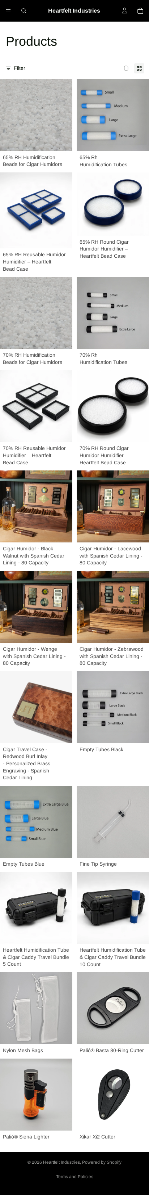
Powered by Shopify (102, 1162)
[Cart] (140, 11)
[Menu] (8, 11)
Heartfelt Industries (61, 1162)
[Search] (24, 11)
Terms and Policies (74, 1176)
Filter (19, 68)
